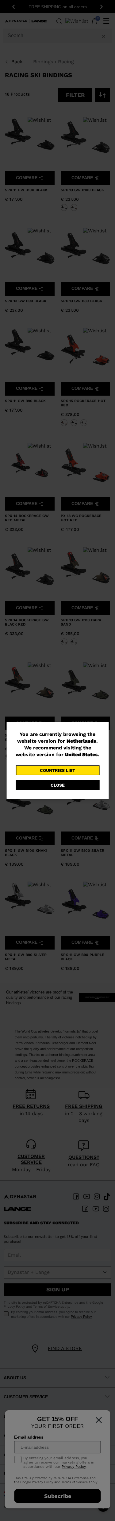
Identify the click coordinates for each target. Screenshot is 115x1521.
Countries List (57, 770)
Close (58, 785)
